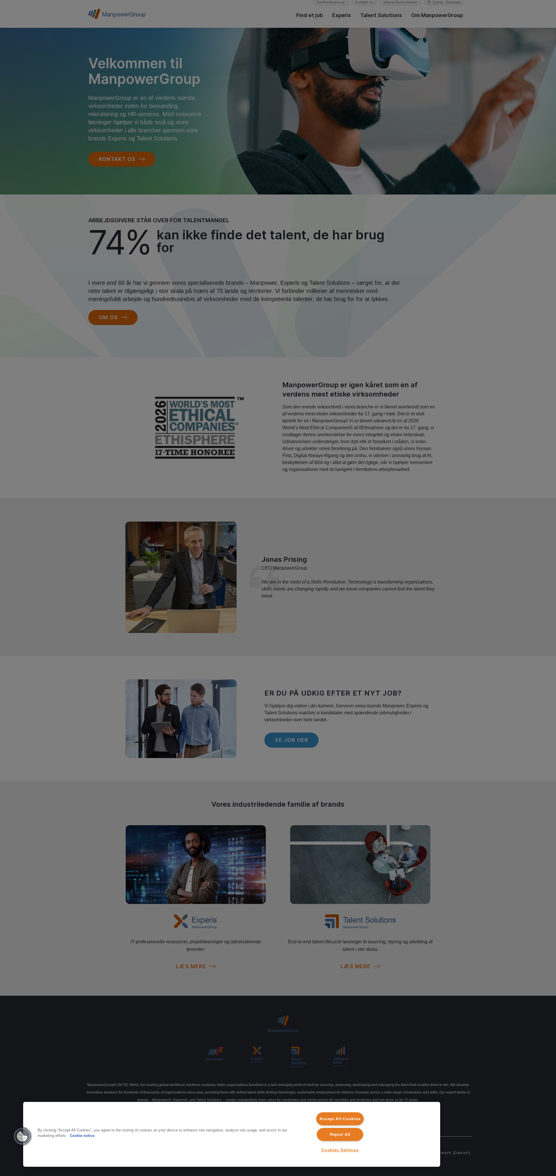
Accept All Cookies (340, 1118)
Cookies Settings (340, 1150)
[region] (231, 1134)
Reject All (340, 1134)
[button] (22, 1136)
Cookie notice (82, 1135)
